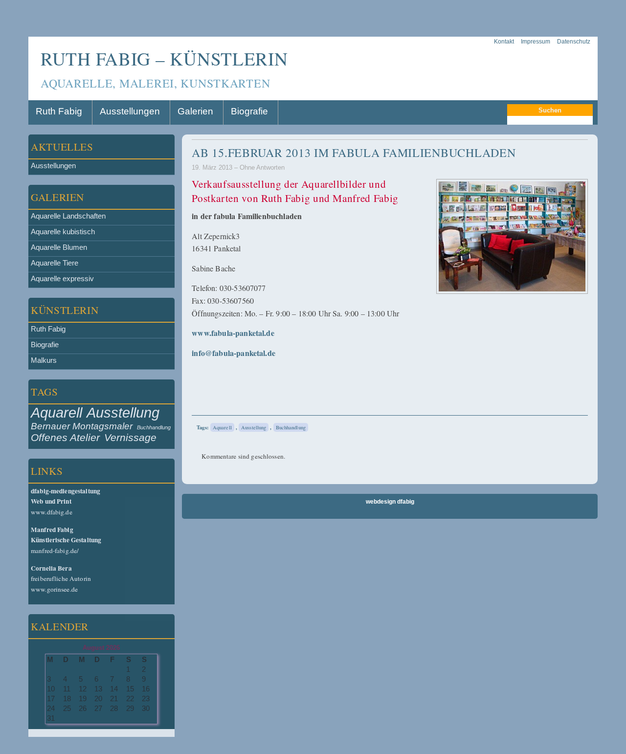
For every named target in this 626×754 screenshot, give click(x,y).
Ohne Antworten (262, 167)
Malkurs (44, 360)
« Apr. (38, 733)
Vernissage (130, 438)
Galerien (195, 111)
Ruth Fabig (59, 111)
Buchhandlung (154, 427)
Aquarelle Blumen (59, 247)
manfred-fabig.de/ (66, 540)
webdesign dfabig (390, 501)
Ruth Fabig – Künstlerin (164, 58)
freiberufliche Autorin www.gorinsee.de (61, 579)
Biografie (249, 111)
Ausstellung (123, 412)
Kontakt (504, 41)
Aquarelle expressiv (62, 279)
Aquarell (56, 412)
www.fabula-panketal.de (233, 332)
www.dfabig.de (65, 501)
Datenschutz (573, 41)
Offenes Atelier (65, 438)
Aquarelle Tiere (54, 263)
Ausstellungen (130, 111)
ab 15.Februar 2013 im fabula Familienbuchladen (353, 152)
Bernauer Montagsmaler (82, 426)
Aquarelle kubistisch (63, 232)
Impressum (535, 41)
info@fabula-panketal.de (233, 352)
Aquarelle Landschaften (68, 216)
